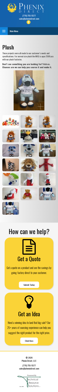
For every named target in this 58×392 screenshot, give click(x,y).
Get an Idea (29, 314)
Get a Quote (29, 259)
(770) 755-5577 (29, 15)
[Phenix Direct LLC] (29, 8)
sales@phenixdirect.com (29, 18)
